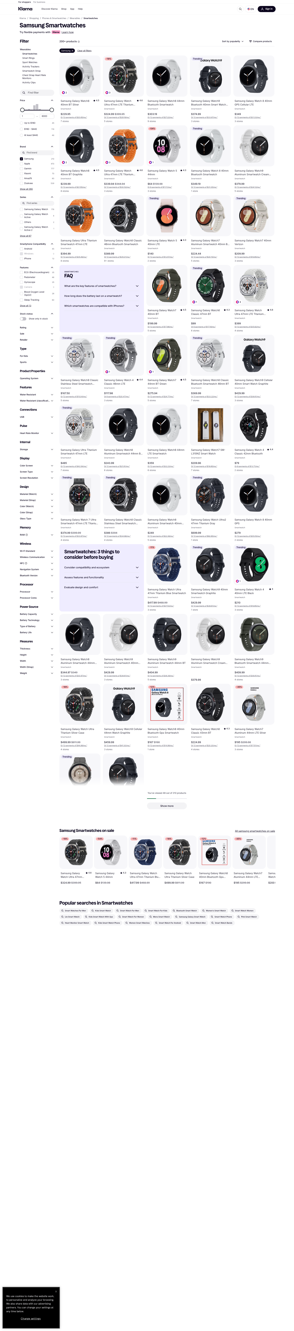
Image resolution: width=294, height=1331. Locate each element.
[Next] (270, 860)
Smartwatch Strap (31, 71)
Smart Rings (28, 58)
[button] (250, 9)
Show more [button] (166, 805)
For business (39, 2)
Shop (64, 9)
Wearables (25, 49)
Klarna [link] (23, 18)
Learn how (68, 32)
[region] (31, 1308)
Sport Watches (29, 62)
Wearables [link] (75, 18)
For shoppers (24, 2)
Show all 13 (25, 305)
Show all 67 (25, 235)
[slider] (22, 110)
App (72, 9)
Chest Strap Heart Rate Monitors (34, 77)
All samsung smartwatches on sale (255, 830)
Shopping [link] (34, 18)
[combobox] (233, 41)
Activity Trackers (30, 66)
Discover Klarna (49, 9)
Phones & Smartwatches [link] (54, 18)
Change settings (31, 1318)
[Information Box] (78, 41)
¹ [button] (74, 117)
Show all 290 (26, 189)
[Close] (56, 1291)
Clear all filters (84, 50)
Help (80, 9)
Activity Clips (29, 82)
